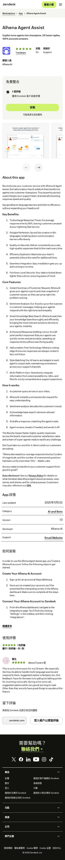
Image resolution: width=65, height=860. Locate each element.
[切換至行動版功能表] (60, 4)
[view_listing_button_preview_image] (25, 140)
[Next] (38, 167)
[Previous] (26, 167)
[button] (30, 772)
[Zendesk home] (9, 4)
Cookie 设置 (45, 848)
